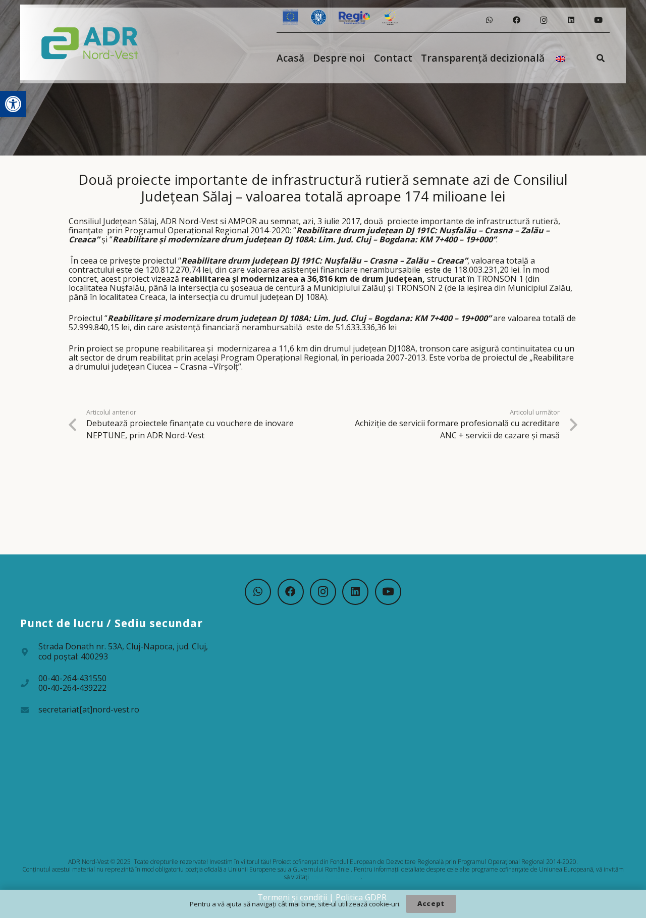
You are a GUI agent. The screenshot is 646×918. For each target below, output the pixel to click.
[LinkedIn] (570, 20)
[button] (13, 104)
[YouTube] (598, 20)
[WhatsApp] (489, 20)
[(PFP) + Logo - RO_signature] (90, 42)
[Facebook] (516, 20)
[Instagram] (543, 20)
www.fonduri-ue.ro (335, 877)
